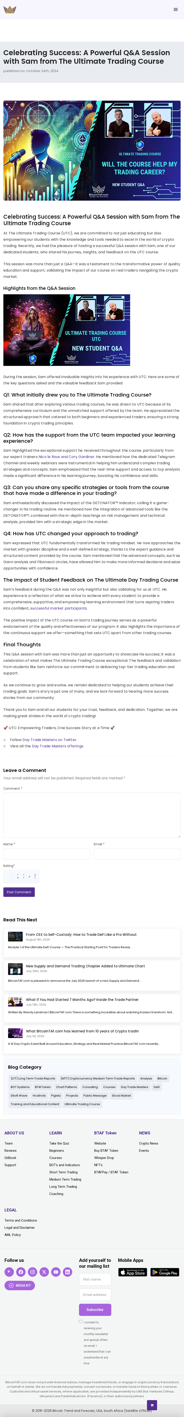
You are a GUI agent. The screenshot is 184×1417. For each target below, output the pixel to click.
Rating (9, 866)
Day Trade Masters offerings (57, 746)
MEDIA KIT (23, 1285)
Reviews (10, 1151)
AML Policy (12, 1235)
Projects (72, 1095)
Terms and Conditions (20, 1220)
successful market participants (58, 608)
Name (9, 844)
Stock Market (121, 1095)
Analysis (146, 1078)
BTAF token (43, 1087)
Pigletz (56, 1095)
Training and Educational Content (35, 1104)
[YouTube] (56, 1272)
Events (144, 1151)
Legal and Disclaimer (19, 1228)
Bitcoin (162, 1078)
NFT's (98, 1165)
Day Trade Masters (134, 1087)
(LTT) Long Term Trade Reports (33, 1078)
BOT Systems (20, 1087)
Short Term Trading (63, 1172)
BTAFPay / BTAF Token (111, 1172)
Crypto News (148, 1143)
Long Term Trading (63, 1187)
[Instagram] (32, 1272)
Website (100, 1143)
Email (99, 844)
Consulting (90, 1087)
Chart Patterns (66, 1087)
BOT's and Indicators (64, 1165)
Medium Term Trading (65, 1179)
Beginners (56, 1151)
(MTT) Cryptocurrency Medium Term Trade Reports (98, 1078)
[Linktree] (9, 1272)
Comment (12, 788)
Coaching (56, 1194)
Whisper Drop (104, 1158)
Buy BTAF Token (106, 1151)
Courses (109, 1087)
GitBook (10, 1158)
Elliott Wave (19, 1095)
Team (8, 1143)
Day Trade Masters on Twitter (49, 739)
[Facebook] (21, 1272)
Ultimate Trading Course (82, 1104)
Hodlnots (39, 1095)
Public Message (95, 1095)
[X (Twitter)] (44, 1272)
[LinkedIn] (67, 1272)
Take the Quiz (59, 1143)
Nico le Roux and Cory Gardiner (66, 456)
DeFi (157, 1087)
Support (10, 1165)
